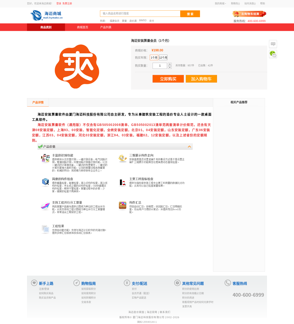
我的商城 (219, 3)
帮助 (262, 3)
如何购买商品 (46, 293)
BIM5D (143, 20)
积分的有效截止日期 (193, 293)
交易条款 (86, 302)
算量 (124, 21)
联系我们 (165, 312)
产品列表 (105, 27)
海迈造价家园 (136, 312)
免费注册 (67, 3)
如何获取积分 (88, 289)
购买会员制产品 (47, 297)
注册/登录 (44, 289)
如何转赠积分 (88, 297)
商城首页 (82, 27)
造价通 (133, 21)
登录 (58, 3)
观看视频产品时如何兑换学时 (197, 302)
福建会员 (114, 21)
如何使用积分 (88, 293)
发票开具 (187, 306)
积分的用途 (188, 297)
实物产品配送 (139, 297)
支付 (151, 21)
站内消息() (250, 3)
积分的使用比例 (190, 289)
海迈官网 (152, 312)
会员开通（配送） (141, 293)
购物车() (235, 3)
